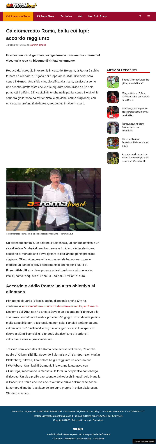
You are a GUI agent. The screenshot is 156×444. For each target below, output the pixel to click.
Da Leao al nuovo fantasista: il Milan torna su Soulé (135, 142)
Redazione (69, 438)
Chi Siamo (57, 438)
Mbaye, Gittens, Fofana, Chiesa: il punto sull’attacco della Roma (135, 96)
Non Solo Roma (97, 16)
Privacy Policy (84, 438)
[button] (140, 16)
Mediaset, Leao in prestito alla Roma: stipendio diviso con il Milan (135, 112)
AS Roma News (45, 16)
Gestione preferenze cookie (144, 441)
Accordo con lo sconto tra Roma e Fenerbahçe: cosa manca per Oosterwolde (135, 157)
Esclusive (66, 16)
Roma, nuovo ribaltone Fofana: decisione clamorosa (133, 127)
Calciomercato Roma (18, 16)
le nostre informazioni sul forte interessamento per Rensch (60, 306)
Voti (80, 16)
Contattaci (98, 420)
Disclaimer (98, 438)
